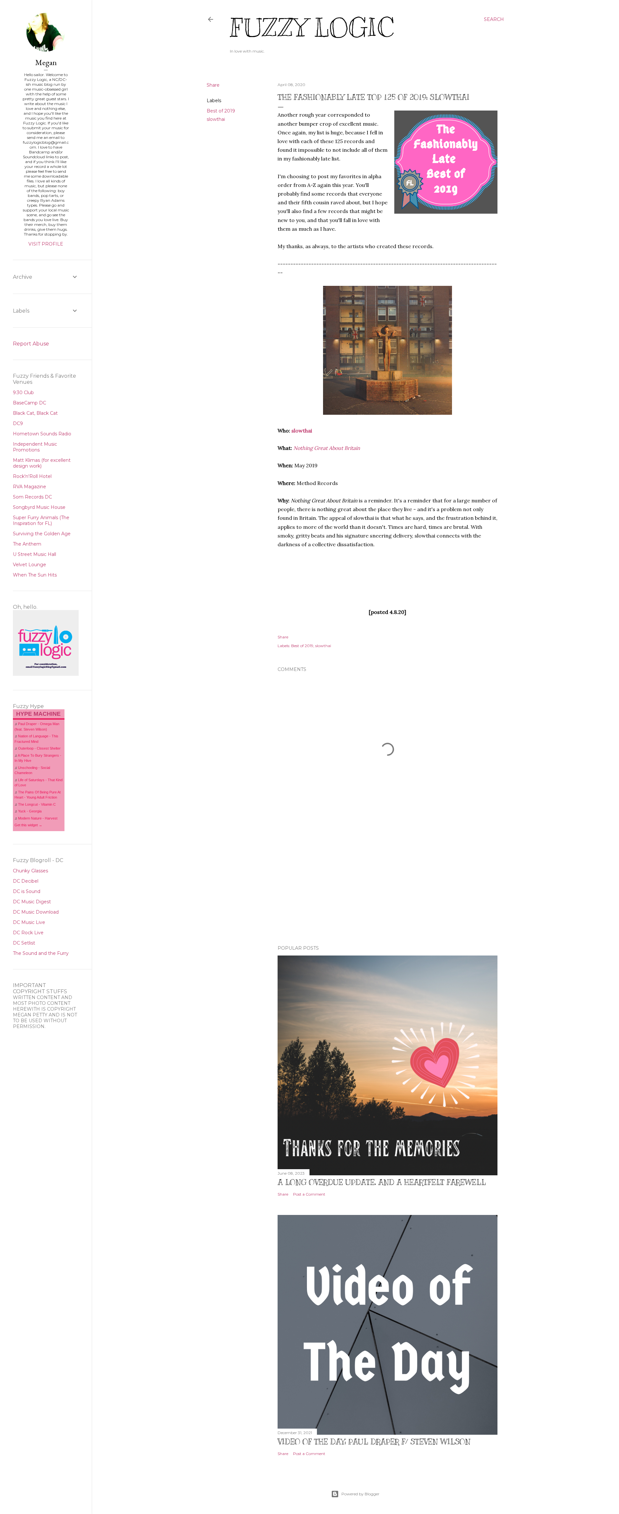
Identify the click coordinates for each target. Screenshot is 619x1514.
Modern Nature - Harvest (37, 818)
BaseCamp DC (29, 403)
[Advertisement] (387, 884)
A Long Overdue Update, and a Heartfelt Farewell (382, 1182)
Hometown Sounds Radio (42, 434)
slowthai (216, 119)
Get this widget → (28, 825)
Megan (46, 62)
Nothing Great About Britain (326, 448)
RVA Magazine (29, 487)
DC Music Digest (32, 902)
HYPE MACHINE (38, 714)
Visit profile (45, 244)
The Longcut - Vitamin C (37, 804)
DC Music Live (29, 922)
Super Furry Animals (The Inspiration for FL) (41, 520)
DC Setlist (24, 943)
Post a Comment (309, 1194)
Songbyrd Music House (39, 507)
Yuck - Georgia (30, 811)
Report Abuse (31, 344)
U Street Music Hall (34, 554)
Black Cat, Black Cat (35, 413)
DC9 (18, 423)
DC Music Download (36, 912)
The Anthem (27, 544)
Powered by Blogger (360, 1493)
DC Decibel (25, 881)
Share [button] (213, 85)
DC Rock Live (28, 933)
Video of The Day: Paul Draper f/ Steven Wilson (374, 1441)
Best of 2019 (221, 111)
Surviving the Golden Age (42, 534)
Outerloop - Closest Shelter (39, 748)
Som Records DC (32, 497)
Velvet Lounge (29, 565)
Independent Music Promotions (35, 447)
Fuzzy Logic (312, 28)
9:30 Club (23, 392)
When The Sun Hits (35, 575)
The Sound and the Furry (41, 953)
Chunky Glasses (30, 871)
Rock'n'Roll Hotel (32, 476)
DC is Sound (26, 891)
